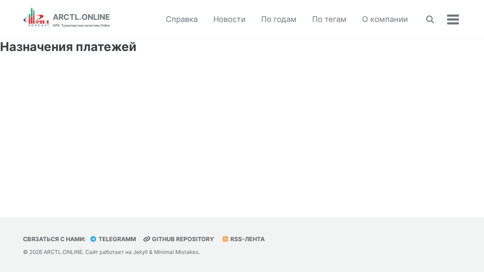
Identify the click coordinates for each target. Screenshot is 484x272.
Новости (229, 19)
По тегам (329, 19)
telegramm (116, 239)
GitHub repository (182, 239)
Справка (182, 19)
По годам (279, 19)
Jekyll (140, 252)
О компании (385, 19)
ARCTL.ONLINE (81, 19)
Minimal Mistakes (176, 252)
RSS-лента (247, 239)
